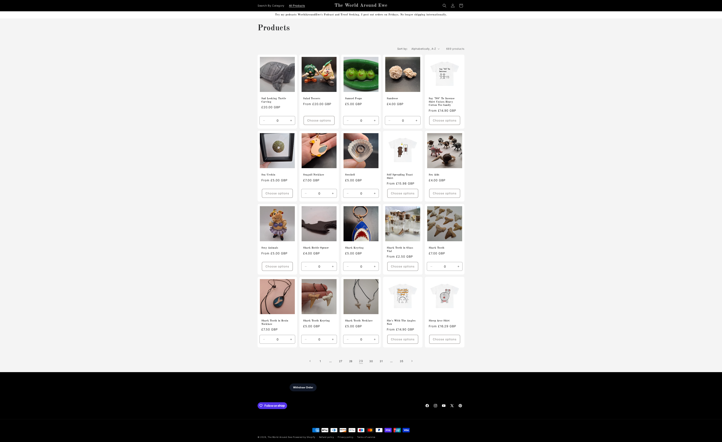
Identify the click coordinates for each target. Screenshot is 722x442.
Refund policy (326, 437)
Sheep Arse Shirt (439, 321)
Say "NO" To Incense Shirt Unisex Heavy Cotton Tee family (442, 101)
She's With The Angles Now (401, 322)
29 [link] (361, 361)
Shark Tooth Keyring (316, 321)
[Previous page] (310, 361)
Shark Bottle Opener (316, 248)
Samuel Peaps (353, 98)
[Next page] (412, 361)
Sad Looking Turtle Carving (273, 100)
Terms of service (366, 437)
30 (371, 361)
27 (340, 361)
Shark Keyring (354, 248)
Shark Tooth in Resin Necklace (274, 322)
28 (351, 361)
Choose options (319, 120)
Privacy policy (345, 437)
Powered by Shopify (304, 437)
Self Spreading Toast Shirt (400, 176)
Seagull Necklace (313, 175)
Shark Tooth (436, 248)
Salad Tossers (311, 98)
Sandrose (392, 98)
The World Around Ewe (280, 437)
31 (381, 361)
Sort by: (402, 48)
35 (401, 361)
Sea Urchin (268, 175)
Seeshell (350, 175)
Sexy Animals (269, 248)
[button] (444, 6)
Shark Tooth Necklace (359, 321)
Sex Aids (434, 175)
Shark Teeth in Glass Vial (400, 250)
